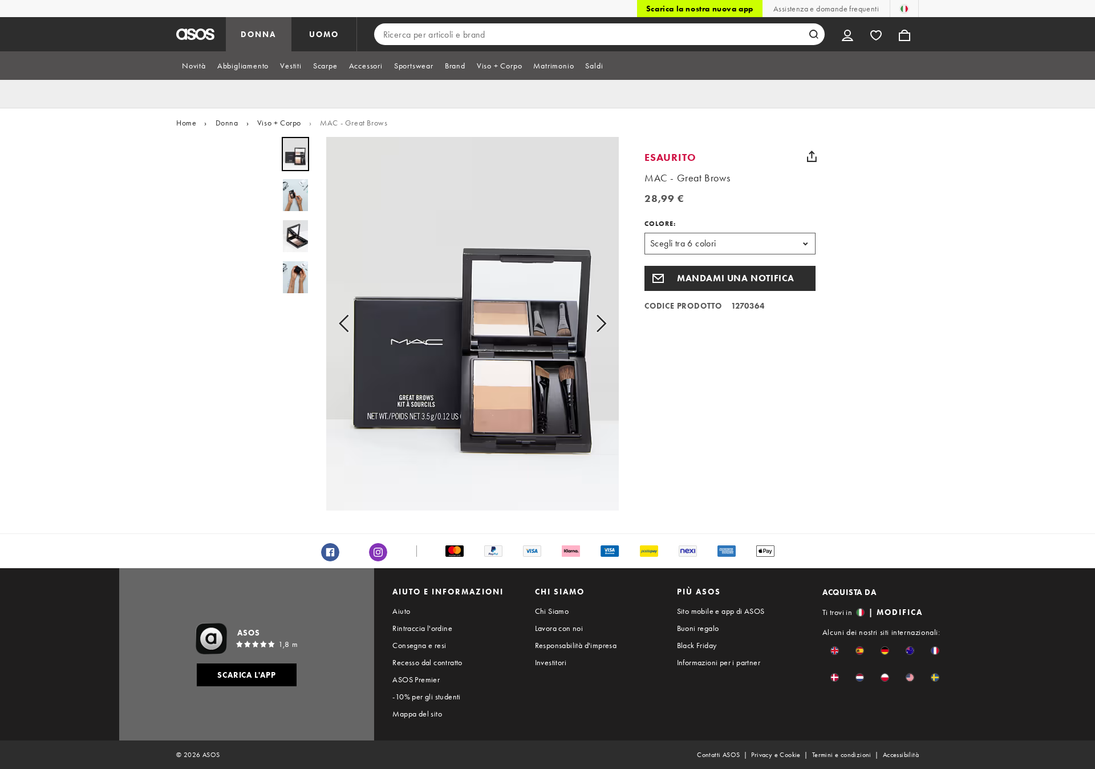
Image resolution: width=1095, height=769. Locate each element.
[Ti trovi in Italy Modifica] (904, 8)
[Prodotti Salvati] (876, 34)
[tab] (194, 65)
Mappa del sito (417, 714)
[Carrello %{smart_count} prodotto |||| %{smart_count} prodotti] (904, 34)
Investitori (550, 662)
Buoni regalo (698, 628)
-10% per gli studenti (426, 696)
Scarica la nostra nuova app (699, 8)
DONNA (258, 34)
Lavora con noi (559, 628)
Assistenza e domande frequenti (826, 8)
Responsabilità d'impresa (576, 645)
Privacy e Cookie (775, 754)
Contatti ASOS (718, 754)
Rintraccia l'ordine (422, 628)
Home (186, 123)
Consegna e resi (419, 645)
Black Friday (697, 645)
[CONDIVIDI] (811, 156)
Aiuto (401, 611)
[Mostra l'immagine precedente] (347, 323)
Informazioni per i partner (718, 662)
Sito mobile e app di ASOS (721, 611)
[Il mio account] (847, 34)
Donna (227, 123)
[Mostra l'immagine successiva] (598, 323)
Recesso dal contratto (427, 662)
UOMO (324, 34)
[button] (730, 278)
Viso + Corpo (279, 123)
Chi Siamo (552, 611)
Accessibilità (901, 754)
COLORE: (660, 223)
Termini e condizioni (841, 754)
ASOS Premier (416, 679)
